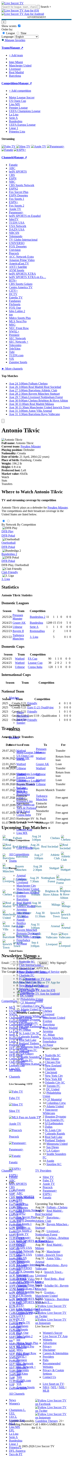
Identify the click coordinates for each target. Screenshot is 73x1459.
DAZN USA (24, 1254)
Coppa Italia (23, 814)
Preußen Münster (31, 446)
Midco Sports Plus (27, 1343)
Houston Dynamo (29, 1019)
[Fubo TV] (8, 146)
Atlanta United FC (31, 1009)
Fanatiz (20, 1189)
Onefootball (8, 542)
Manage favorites (14, 40)
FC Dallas (25, 1029)
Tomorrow (22, 715)
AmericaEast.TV (26, 1288)
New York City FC (30, 982)
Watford (20, 658)
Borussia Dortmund (28, 933)
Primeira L (15, 1447)
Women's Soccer (52, 1332)
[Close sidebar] (2, 421)
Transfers (6, 484)
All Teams (15, 1070)
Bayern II (18, 631)
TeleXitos (22, 1373)
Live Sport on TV (53, 1383)
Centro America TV (28, 1312)
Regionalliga (37, 631)
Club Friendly (24, 847)
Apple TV (22, 1234)
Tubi (19, 1377)
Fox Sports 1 (24, 1224)
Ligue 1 (21, 797)
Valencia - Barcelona (56, 1299)
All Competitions (19, 854)
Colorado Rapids (29, 1036)
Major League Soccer (29, 752)
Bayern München (26, 930)
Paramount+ (23, 1237)
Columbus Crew (56, 1103)
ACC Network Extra (28, 1281)
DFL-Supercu (17, 1450)
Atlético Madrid (25, 906)
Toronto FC (27, 992)
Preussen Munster (18, 617)
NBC (19, 1206)
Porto (19, 926)
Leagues (14, 737)
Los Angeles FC (28, 1023)
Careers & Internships (55, 1353)
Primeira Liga (24, 801)
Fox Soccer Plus (26, 1217)
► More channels (12, 368)
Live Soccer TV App (55, 1336)
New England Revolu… (33, 971)
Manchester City (26, 885)
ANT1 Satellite (25, 1292)
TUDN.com (23, 1380)
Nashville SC (27, 961)
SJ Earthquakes (54, 1123)
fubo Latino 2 (24, 1336)
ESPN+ (21, 1227)
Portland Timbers (29, 1043)
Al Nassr (21, 943)
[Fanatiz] (7, 149)
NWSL (20, 759)
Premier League (25, 784)
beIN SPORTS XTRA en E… (34, 1302)
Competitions (9, 83)
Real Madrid (23, 902)
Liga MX (22, 833)
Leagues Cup (24, 829)
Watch (5, 477)
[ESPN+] (20, 149)
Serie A (20, 791)
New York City (54, 1075)
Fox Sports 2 (24, 1230)
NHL (62, 1387)
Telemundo (23, 1261)
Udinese (17, 626)
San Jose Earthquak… (32, 1026)
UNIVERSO (24, 1268)
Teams (13, 860)
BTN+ (20, 1305)
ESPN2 (20, 1213)
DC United (26, 995)
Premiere (21, 1360)
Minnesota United (57, 1143)
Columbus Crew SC (32, 1006)
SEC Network (24, 1363)
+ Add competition (20, 90)
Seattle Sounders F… (32, 1057)
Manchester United (27, 889)
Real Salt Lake (27, 1040)
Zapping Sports (25, 1387)
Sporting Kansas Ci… (33, 1063)
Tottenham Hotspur (27, 892)
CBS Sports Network (29, 1210)
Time (23, 33)
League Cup (35, 662)
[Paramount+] (55, 146)
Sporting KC (54, 1164)
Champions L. (17, 1410)
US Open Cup (25, 755)
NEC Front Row (26, 1353)
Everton (21, 895)
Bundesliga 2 (9, 554)
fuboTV (21, 1244)
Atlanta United (55, 1106)
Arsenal (21, 875)
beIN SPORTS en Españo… (33, 1241)
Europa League (25, 777)
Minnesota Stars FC (32, 1046)
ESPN (20, 1203)
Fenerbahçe (23, 940)
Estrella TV (23, 1322)
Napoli (20, 919)
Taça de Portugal (26, 808)
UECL (13, 1416)
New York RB (53, 1079)
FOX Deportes (25, 1271)
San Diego (52, 1147)
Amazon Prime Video (29, 1285)
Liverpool (22, 882)
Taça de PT (15, 1454)
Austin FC (26, 1060)
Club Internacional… (31, 965)
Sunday (20, 722)
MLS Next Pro (25, 1346)
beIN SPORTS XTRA (29, 1298)
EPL (11, 1430)
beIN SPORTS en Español (25, 215)
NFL (54, 1387)
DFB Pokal (23, 811)
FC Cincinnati (27, 978)
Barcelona (22, 899)
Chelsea (21, 878)
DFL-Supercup (25, 804)
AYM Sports (24, 1295)
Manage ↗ (16, 47)
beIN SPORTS (25, 1196)
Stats (4, 480)
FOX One (22, 1332)
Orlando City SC (29, 989)
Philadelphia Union (31, 999)
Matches (14, 697)
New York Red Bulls (31, 985)
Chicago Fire (26, 968)
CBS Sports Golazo (28, 1309)
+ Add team (16, 55)
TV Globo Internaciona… (31, 1264)
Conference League (28, 780)
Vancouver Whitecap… (33, 1016)
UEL (12, 1413)
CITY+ (20, 1315)
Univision (22, 1275)
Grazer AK (19, 622)
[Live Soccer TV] (12, 3)
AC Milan (22, 916)
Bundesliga (23, 794)
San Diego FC (28, 1050)
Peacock (21, 1278)
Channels (14, 1076)
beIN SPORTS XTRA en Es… (27, 277)
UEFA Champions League (24, 111)
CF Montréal (28, 1002)
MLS (12, 1423)
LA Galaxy (27, 1053)
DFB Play (7, 531)
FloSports (22, 1329)
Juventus (21, 909)
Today (20, 712)
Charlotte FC (26, 975)
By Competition (26, 524)
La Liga (21, 787)
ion (18, 1339)
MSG (19, 1349)
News (12, 1400)
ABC (19, 1193)
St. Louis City (53, 1130)
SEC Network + (26, 1366)
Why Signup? (58, 962)
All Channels (17, 1393)
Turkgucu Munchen (18, 637)
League (10, 33)
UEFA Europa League (22, 124)
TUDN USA (24, 1247)
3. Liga (5, 579)
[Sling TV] (23, 146)
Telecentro (22, 1370)
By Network (8, 524)
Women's (14, 1403)
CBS (19, 1200)
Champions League (27, 774)
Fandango (22, 1326)
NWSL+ (21, 1356)
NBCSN (21, 1258)
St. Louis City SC (29, 1033)
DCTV (20, 1319)
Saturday (21, 719)
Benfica (21, 923)
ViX (19, 1383)
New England (53, 1065)
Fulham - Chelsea (57, 1207)
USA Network (25, 1251)
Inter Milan (23, 912)
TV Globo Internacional (23, 239)
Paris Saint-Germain (28, 936)
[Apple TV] (38, 146)
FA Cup (32, 658)
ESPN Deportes (25, 1220)
